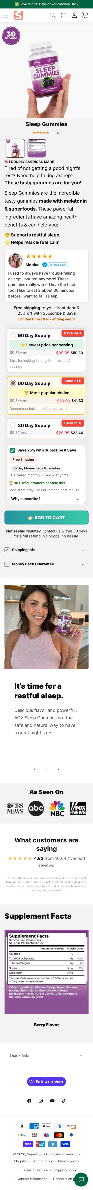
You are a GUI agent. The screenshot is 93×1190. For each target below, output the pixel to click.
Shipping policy (65, 1170)
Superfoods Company (44, 1154)
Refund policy (42, 1161)
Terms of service (35, 1170)
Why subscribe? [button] (25, 498)
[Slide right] (58, 768)
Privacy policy (68, 1161)
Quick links (20, 1055)
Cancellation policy (67, 1179)
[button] (5, 15)
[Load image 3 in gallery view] (37, 148)
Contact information (32, 1179)
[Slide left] (34, 768)
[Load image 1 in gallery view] (15, 148)
